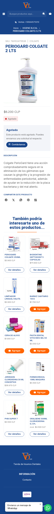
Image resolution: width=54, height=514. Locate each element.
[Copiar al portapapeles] (35, 200)
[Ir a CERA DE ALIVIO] (14, 325)
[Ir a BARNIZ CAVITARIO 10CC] (39, 286)
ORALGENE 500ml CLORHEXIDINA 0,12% (38, 421)
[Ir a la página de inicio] (27, 5)
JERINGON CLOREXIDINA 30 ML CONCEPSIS (14, 379)
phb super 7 (11, 419)
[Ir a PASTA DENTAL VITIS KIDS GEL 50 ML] (39, 325)
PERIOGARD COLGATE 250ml (12, 255)
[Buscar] (43, 14)
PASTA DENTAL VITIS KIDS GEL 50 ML (38, 338)
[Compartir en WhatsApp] (20, 200)
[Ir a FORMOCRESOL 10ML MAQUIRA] (39, 366)
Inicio (16, 28)
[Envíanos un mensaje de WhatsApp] (48, 508)
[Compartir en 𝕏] (13, 200)
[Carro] (50, 13)
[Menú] (4, 13)
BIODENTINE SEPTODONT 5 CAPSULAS (37, 257)
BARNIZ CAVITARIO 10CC (39, 297)
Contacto (27, 479)
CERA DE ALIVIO (12, 335)
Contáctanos (18, 144)
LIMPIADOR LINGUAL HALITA (12, 297)
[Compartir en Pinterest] (28, 200)
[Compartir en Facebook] (6, 200)
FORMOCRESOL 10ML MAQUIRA (37, 378)
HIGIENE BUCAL (30, 28)
